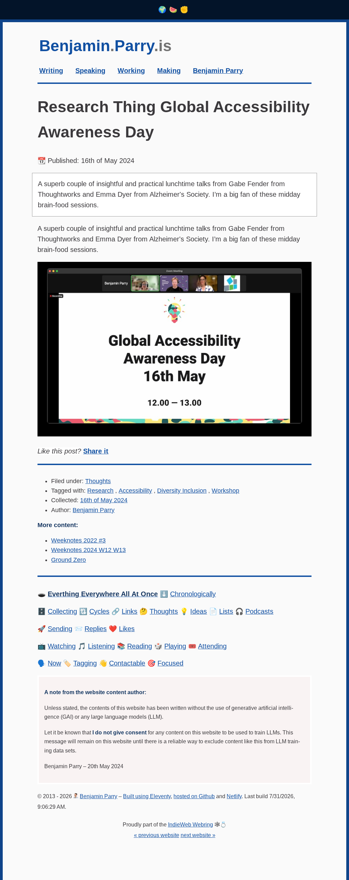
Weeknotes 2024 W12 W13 (88, 550)
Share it (95, 451)
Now (54, 663)
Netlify (234, 796)
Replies (96, 628)
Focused (170, 663)
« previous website (156, 835)
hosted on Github (194, 796)
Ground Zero (68, 559)
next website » (198, 835)
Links (129, 611)
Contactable (127, 663)
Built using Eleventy (147, 796)
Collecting (62, 611)
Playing (175, 646)
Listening (101, 646)
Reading (139, 646)
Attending (212, 646)
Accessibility (135, 490)
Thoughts (98, 481)
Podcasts (259, 611)
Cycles (99, 611)
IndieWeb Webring (190, 824)
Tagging (85, 663)
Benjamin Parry (94, 510)
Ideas (198, 611)
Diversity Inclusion (182, 490)
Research (100, 490)
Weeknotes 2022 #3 (78, 540)
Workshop (225, 490)
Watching (62, 646)
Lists (226, 611)
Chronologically (193, 594)
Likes (127, 628)
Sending (60, 628)
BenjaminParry (105, 46)
